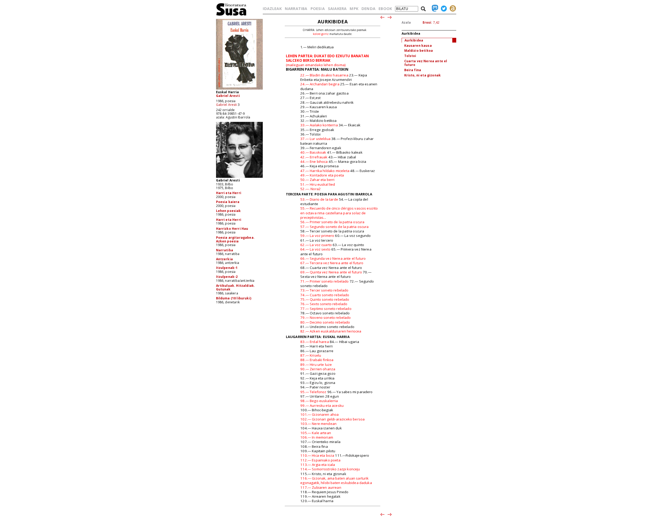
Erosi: (427, 22)
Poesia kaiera (228, 202)
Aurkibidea (414, 40)
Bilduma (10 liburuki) (233, 298)
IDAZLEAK (272, 8)
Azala (406, 22)
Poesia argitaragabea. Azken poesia (235, 239)
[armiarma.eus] (451, 8)
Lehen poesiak (228, 211)
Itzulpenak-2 (227, 276)
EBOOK (385, 8)
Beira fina (412, 70)
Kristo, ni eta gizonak (422, 75)
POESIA (318, 8)
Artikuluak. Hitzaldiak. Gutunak (235, 287)
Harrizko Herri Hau (232, 228)
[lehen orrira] (231, 15)
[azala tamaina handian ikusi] (239, 89)
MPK (354, 8)
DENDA (368, 8)
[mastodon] (433, 8)
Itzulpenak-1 (227, 268)
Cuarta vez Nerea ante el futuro (425, 63)
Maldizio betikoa (418, 50)
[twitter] (442, 8)
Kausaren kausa (418, 45)
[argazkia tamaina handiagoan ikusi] (239, 177)
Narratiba (224, 250)
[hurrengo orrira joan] (390, 17)
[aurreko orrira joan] (382, 17)
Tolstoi (410, 56)
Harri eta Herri (228, 193)
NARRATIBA (296, 8)
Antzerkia (224, 259)
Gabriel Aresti (228, 95)
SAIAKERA (337, 8)
